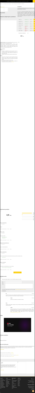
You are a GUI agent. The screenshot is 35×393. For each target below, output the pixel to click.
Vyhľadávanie (29, 1)
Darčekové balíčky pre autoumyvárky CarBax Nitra (2, 387)
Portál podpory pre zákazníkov (14, 386)
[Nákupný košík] (34, 1)
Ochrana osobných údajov (14, 381)
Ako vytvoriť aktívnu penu (4, 344)
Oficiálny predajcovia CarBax (8, 380)
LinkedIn (19, 381)
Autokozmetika (2, 379)
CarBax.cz (19, 384)
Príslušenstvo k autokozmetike (2, 382)
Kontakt (7, 386)
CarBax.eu (19, 385)
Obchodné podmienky (14, 380)
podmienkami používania (23, 289)
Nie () (10, 259)
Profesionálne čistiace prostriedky (2, 381)
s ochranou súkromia (17, 289)
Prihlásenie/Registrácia (31, 1)
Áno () (8, 259)
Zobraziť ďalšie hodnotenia (17, 272)
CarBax (2, 1)
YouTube (19, 382)
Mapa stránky (19, 379)
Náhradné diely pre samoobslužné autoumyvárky (2, 385)
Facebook (19, 380)
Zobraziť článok (2, 349)
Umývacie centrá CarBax (8, 384)
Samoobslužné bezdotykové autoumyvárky (7, 382)
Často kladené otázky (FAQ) (14, 388)
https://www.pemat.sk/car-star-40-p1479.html (15, 312)
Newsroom (7, 385)
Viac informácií (32, 389)
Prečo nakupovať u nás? (14, 384)
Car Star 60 (12, 352)
